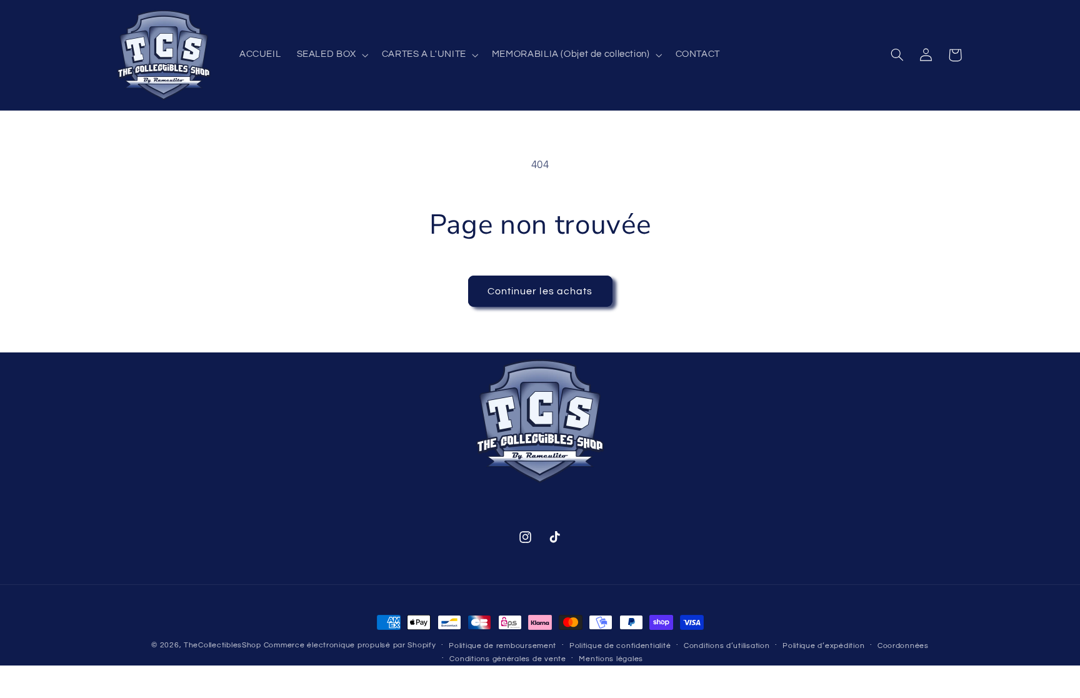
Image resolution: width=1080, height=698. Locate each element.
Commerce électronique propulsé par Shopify (350, 645)
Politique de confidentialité (620, 645)
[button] (331, 55)
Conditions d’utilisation (727, 645)
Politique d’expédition (823, 645)
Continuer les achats (540, 291)
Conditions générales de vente (507, 659)
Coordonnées (903, 645)
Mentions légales (611, 659)
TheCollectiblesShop (222, 645)
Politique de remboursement (502, 645)
